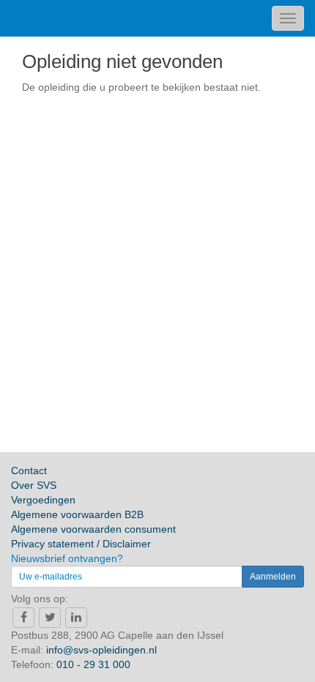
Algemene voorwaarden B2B (77, 514)
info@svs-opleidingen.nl (101, 650)
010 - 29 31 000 (93, 664)
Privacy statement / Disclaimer (81, 544)
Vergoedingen (43, 500)
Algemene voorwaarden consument (93, 529)
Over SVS (33, 485)
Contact (29, 470)
